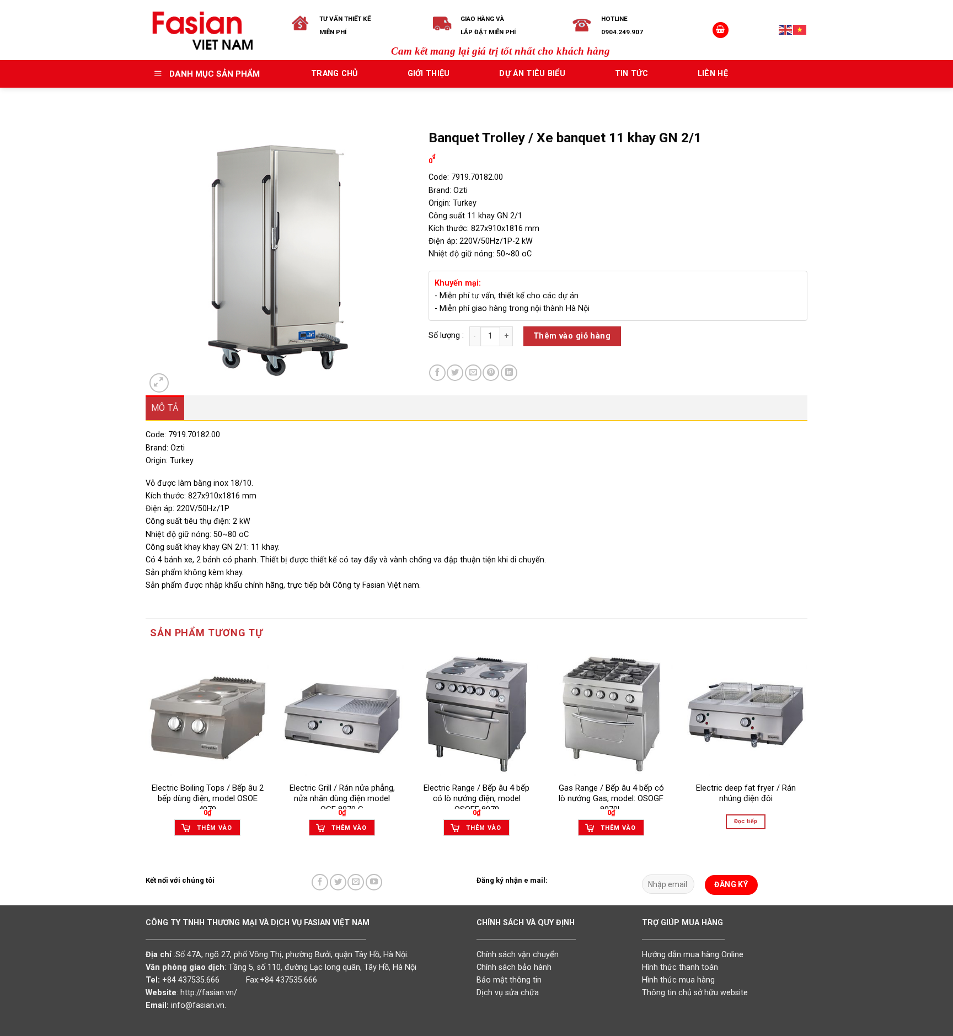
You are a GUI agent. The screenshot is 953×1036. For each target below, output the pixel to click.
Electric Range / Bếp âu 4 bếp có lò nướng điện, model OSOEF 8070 (476, 798)
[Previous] (146, 753)
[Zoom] (159, 383)
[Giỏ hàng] (721, 30)
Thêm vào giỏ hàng (572, 336)
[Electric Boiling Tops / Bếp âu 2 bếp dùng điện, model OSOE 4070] (207, 714)
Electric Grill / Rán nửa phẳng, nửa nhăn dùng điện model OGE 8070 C (342, 798)
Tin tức (631, 73)
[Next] (807, 753)
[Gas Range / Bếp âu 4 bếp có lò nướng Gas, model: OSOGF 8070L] (611, 714)
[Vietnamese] (800, 30)
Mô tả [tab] (165, 407)
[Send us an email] (355, 882)
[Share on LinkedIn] (509, 372)
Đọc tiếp (746, 821)
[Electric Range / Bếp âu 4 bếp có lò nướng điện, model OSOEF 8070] (476, 714)
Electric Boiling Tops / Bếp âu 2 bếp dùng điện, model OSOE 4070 (208, 798)
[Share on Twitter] (455, 372)
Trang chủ (334, 73)
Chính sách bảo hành (514, 967)
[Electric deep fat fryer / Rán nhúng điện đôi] (745, 714)
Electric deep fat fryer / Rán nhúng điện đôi (746, 793)
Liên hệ (713, 73)
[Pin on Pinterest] (491, 372)
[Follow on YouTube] (374, 882)
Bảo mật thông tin (509, 980)
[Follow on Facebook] (320, 882)
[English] (786, 30)
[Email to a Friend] (473, 372)
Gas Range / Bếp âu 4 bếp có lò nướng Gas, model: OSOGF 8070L (611, 798)
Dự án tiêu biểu (532, 73)
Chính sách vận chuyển (517, 954)
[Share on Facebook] (437, 372)
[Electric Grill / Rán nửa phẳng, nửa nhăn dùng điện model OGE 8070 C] (342, 714)
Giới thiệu (429, 73)
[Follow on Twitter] (338, 882)
